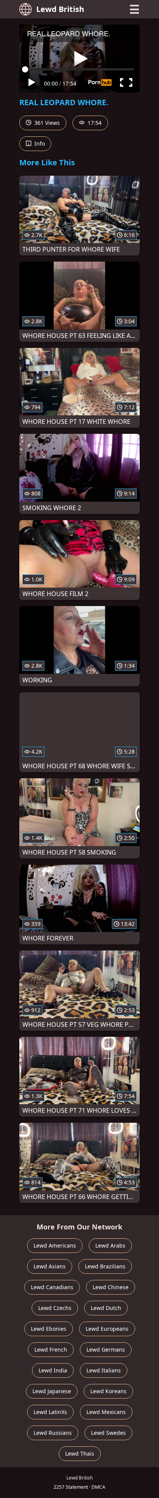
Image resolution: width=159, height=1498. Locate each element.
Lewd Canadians (52, 1287)
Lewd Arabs (110, 1245)
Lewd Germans (105, 1349)
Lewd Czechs (54, 1308)
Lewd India (53, 1370)
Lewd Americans (55, 1245)
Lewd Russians (53, 1432)
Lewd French (50, 1349)
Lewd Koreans (108, 1391)
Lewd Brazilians (105, 1266)
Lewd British (60, 9)
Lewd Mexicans (106, 1412)
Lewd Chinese (111, 1287)
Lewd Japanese (51, 1391)
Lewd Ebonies (48, 1328)
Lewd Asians (50, 1266)
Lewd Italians (103, 1370)
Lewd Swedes (108, 1432)
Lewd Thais (79, 1453)
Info (39, 143)
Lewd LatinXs (50, 1412)
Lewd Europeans (107, 1328)
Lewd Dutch (106, 1308)
